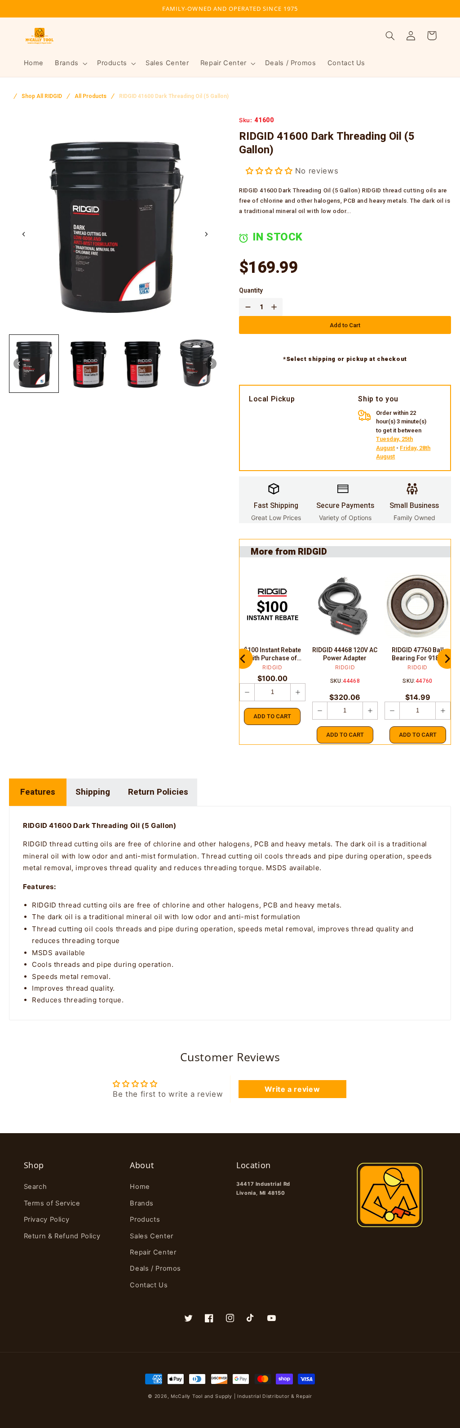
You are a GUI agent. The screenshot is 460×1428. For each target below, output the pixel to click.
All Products (90, 96)
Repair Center (153, 1252)
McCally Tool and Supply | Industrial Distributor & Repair (241, 1396)
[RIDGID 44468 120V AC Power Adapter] (345, 606)
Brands (142, 1203)
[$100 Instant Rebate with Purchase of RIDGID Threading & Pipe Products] (272, 606)
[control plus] (276, 307)
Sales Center (151, 1236)
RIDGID (272, 667)
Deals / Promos (155, 1268)
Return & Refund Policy (62, 1236)
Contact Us (149, 1285)
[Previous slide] (243, 659)
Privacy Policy (47, 1219)
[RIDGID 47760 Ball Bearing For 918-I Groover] (418, 606)
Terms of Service (52, 1203)
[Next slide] (206, 234)
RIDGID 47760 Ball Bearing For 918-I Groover (418, 654)
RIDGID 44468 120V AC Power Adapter (344, 654)
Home (140, 1187)
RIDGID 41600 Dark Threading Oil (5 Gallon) (174, 96)
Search (35, 1187)
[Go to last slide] (23, 234)
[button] (70, 63)
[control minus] (246, 307)
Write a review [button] (292, 1089)
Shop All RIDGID (42, 96)
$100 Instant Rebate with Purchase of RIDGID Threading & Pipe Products (272, 654)
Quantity (251, 291)
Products (145, 1219)
